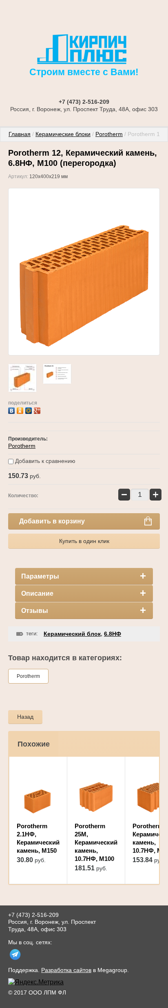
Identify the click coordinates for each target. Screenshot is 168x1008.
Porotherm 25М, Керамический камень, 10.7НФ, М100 (96, 842)
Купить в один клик (84, 541)
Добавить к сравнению (44, 461)
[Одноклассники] (21, 409)
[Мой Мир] (29, 409)
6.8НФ (112, 633)
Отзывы (34, 610)
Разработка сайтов (66, 970)
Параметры (40, 576)
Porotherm (109, 134)
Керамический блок (72, 633)
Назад (25, 716)
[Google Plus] (38, 409)
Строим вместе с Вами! (84, 72)
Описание (37, 593)
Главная (20, 134)
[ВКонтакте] (12, 409)
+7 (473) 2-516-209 (84, 101)
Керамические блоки (63, 134)
